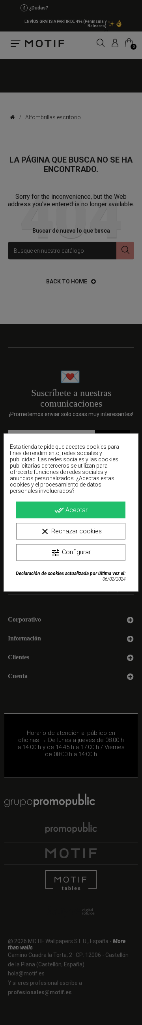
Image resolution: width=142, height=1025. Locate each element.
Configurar (71, 552)
